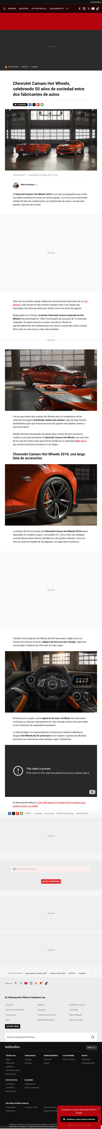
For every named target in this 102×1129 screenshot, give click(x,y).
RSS (36, 983)
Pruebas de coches (77, 1005)
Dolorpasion (11, 1015)
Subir (89, 1047)
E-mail (42, 104)
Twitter (88, 8)
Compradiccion (11, 1091)
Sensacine (47, 1059)
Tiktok (97, 8)
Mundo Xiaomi (11, 1074)
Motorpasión (86, 1059)
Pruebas (12, 8)
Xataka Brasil (10, 1111)
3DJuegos (28, 1059)
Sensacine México (50, 1107)
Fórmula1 (10, 1005)
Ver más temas (12, 1026)
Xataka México (11, 1107)
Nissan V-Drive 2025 (58, 973)
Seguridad (41, 1010)
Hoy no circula (38, 8)
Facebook (79, 8)
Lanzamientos (56, 8)
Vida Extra (28, 1063)
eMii (7, 1020)
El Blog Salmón (30, 1084)
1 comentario (21, 105)
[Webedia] (96, 1)
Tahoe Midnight (75, 1015)
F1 (67, 8)
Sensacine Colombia (51, 1111)
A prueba (34, 67)
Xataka (8, 1059)
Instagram (84, 8)
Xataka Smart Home (13, 1070)
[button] (29, 184)
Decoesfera (10, 1088)
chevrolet (50, 813)
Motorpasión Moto (88, 1063)
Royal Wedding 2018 (45, 1020)
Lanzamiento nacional (46, 1015)
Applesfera (9, 1067)
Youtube (93, 8)
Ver (52, 881)
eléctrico (25, 67)
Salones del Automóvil (15, 1010)
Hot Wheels (83, 813)
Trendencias (10, 1084)
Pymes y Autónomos (32, 1088)
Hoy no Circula (13, 67)
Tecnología (73, 1010)
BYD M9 (72, 973)
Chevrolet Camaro (66, 813)
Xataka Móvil (10, 1063)
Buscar (93, 1037)
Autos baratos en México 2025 (36, 973)
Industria (23, 8)
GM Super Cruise (76, 1020)
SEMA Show (80, 441)
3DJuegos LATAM (31, 1107)
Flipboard (38, 104)
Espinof (46, 1063)
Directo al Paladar (69, 1059)
